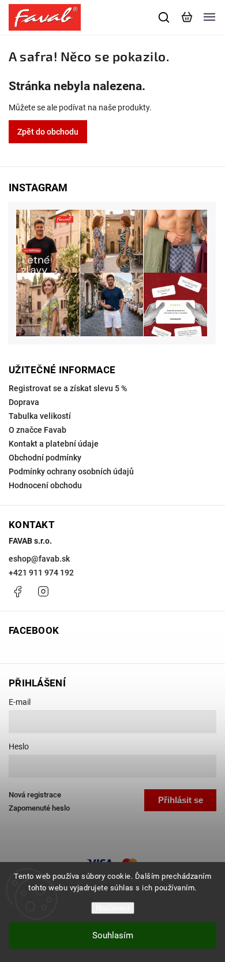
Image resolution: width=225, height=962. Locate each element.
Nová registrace (35, 794)
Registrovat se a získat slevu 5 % (68, 388)
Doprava (24, 402)
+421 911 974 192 (41, 572)
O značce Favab (37, 429)
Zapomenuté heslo (39, 808)
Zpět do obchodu (47, 131)
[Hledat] (164, 17)
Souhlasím (112, 935)
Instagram (43, 591)
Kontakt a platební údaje (54, 443)
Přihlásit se (180, 800)
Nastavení (113, 908)
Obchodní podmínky (45, 457)
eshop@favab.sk (39, 558)
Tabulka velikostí (40, 416)
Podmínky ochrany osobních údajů (71, 471)
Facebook (17, 591)
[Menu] (209, 17)
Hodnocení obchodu (45, 485)
